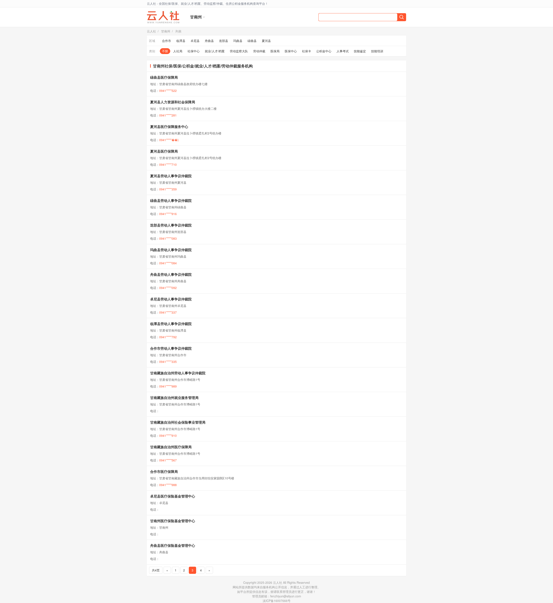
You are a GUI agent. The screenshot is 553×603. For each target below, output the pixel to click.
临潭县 (180, 40)
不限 (165, 51)
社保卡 (306, 51)
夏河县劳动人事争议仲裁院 (171, 175)
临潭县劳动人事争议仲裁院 (171, 323)
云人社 (151, 31)
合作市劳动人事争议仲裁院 (171, 348)
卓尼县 (195, 40)
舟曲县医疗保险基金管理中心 (172, 545)
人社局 (177, 51)
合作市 (166, 40)
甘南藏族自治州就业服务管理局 (174, 397)
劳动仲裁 (259, 51)
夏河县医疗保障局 (164, 151)
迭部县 (223, 40)
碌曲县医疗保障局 (164, 77)
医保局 (275, 51)
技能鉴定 (360, 51)
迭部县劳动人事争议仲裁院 (171, 225)
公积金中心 (323, 51)
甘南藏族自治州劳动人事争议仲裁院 (177, 372)
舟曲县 (209, 40)
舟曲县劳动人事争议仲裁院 (171, 274)
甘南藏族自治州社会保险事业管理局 (177, 422)
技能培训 (377, 51)
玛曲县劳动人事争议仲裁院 (171, 249)
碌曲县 (252, 40)
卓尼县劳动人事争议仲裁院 (171, 299)
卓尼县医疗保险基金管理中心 (172, 496)
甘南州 (165, 31)
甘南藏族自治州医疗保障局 (171, 446)
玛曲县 (237, 40)
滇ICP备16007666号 (277, 600)
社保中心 (194, 51)
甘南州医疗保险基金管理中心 (172, 520)
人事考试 (343, 51)
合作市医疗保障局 (164, 471)
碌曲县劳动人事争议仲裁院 (171, 200)
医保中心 (291, 51)
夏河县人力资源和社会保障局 (172, 101)
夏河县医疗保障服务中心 (169, 126)
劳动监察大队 (239, 51)
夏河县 (266, 40)
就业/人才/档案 (215, 51)
